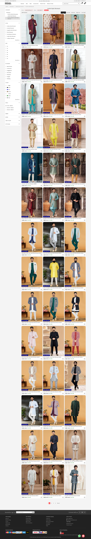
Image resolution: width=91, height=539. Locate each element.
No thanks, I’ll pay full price (49, 280)
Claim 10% (67, 275)
